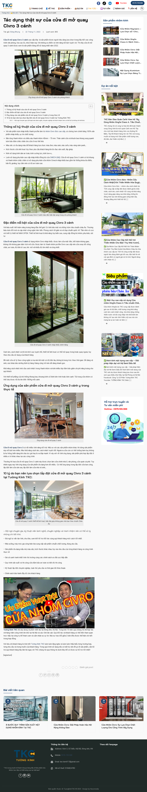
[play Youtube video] (49, 602)
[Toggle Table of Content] (89, 106)
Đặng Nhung (15, 32)
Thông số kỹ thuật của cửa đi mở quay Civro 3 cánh (26, 110)
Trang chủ (5, 13)
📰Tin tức (91, 8)
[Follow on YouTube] (29, 775)
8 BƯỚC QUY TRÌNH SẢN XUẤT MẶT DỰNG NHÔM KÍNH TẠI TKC (23, 726)
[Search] (142, 8)
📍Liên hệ (132, 8)
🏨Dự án (79, 8)
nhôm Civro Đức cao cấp (55, 131)
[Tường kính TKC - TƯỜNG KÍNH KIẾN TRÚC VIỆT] (13, 5)
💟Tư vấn (105, 8)
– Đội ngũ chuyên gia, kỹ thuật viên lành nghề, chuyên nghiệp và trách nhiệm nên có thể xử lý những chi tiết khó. (49, 120)
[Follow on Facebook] (20, 775)
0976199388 (137, 3)
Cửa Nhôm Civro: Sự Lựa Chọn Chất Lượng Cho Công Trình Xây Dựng (118, 726)
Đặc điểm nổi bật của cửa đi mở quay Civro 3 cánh (25, 112)
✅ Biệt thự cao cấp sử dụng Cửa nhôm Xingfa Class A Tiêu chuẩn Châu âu (122, 301)
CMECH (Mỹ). (55, 157)
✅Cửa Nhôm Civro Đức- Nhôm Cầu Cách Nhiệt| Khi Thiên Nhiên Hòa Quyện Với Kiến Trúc (122, 181)
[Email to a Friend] (49, 675)
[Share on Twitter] (45, 675)
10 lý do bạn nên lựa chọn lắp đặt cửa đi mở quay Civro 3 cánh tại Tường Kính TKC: (38, 118)
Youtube (123, 3)
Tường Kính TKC (37, 644)
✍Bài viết (14, 13)
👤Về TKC (50, 8)
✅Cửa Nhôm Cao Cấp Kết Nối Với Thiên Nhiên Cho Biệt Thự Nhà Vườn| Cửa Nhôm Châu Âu (121, 241)
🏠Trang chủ (36, 8)
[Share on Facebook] (41, 675)
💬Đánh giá (119, 8)
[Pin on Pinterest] (53, 675)
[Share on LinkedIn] (57, 675)
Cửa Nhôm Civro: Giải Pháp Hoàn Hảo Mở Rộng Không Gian (73, 726)
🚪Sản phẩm (64, 8)
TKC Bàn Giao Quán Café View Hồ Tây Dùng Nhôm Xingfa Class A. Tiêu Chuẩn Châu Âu (122, 121)
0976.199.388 (66, 755)
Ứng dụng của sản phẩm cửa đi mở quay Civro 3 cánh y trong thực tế (33, 115)
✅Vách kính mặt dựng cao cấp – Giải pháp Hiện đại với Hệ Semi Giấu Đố (121, 361)
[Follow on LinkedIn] (24, 775)
